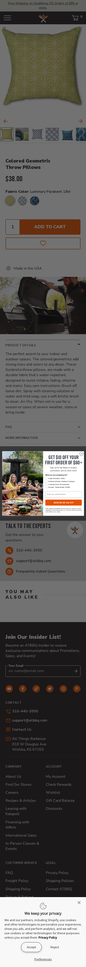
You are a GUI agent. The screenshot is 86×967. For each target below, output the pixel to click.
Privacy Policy (48, 937)
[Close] (80, 902)
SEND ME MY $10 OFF (63, 502)
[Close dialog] (81, 454)
